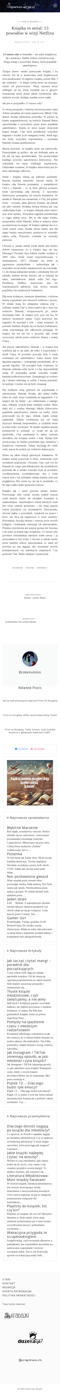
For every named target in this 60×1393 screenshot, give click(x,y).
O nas (6, 1279)
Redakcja (8, 1287)
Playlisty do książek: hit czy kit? (27, 1208)
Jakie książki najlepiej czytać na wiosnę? (25, 1155)
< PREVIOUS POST (32, 595)
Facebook (17, 568)
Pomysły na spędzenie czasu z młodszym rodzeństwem (25, 1026)
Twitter (30, 568)
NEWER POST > (29, 619)
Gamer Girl (16, 918)
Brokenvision (22, 42)
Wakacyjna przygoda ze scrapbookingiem (27, 1234)
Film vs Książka (30, 22)
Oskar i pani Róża (34, 597)
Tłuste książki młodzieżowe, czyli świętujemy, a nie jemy (26, 995)
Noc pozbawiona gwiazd (27, 876)
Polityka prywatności (19, 1295)
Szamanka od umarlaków (20, 621)
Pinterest (42, 568)
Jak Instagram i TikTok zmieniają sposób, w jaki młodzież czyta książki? (27, 1056)
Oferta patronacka (17, 1291)
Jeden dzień (17, 899)
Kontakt (8, 1283)
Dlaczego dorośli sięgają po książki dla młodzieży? (28, 1128)
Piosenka (14, 854)
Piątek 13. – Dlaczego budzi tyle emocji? (25, 1085)
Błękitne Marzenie (22, 827)
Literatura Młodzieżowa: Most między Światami (28, 1177)
